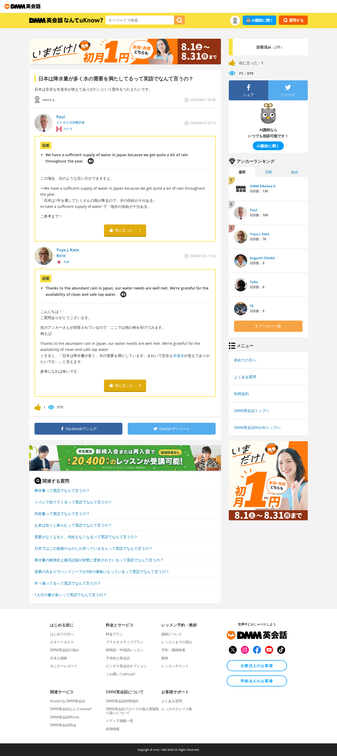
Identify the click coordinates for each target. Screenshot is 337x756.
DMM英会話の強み (64, 649)
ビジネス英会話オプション (126, 666)
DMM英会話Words (64, 717)
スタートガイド (62, 642)
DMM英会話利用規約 (122, 701)
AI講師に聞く (263, 20)
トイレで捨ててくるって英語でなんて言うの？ (73, 501)
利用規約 (241, 393)
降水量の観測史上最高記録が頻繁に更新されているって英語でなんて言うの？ (98, 559)
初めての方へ (245, 359)
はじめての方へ (62, 634)
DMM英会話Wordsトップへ (257, 427)
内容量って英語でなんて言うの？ (62, 513)
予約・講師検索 (173, 649)
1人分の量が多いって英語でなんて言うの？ (70, 594)
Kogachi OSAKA (262, 258)
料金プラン (114, 634)
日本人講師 (58, 658)
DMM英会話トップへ (251, 410)
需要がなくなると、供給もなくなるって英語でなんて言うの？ (86, 536)
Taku (254, 281)
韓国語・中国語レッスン (124, 649)
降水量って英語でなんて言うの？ (62, 490)
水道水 (178, 355)
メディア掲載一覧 (119, 720)
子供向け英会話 (118, 658)
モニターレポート (63, 666)
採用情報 (113, 728)
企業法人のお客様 (257, 665)
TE (252, 305)
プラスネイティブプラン (124, 642)
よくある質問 (245, 376)
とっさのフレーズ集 (176, 708)
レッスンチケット (175, 666)
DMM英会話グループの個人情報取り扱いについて (132, 710)
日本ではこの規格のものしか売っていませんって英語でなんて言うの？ (93, 548)
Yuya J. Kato (259, 234)
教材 (164, 658)
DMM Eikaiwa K (262, 186)
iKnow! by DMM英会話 (67, 701)
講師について (171, 634)
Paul (253, 210)
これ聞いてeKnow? (120, 674)
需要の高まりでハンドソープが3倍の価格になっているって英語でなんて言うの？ (101, 571)
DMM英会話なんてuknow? (71, 708)
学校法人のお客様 (257, 680)
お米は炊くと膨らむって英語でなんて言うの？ (73, 525)
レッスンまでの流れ (176, 642)
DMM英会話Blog (63, 725)
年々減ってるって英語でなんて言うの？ (67, 583)
